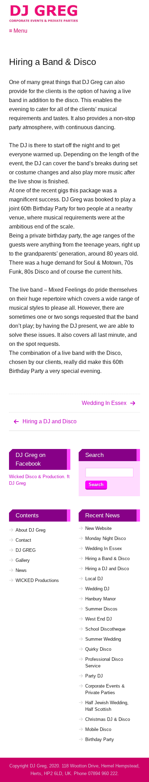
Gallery (23, 560)
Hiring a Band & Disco (107, 558)
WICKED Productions (37, 580)
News (21, 570)
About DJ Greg (30, 530)
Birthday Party (99, 739)
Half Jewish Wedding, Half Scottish (107, 706)
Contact (23, 540)
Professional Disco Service (104, 662)
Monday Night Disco (105, 538)
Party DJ (94, 676)
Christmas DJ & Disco (107, 719)
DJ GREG (26, 550)
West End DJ (98, 619)
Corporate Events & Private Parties (105, 689)
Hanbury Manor (100, 598)
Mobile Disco (98, 729)
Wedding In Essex (104, 403)
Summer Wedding (103, 639)
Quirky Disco (98, 649)
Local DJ (94, 578)
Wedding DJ (97, 588)
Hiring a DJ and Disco (50, 421)
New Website (98, 528)
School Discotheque (105, 629)
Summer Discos (101, 609)
